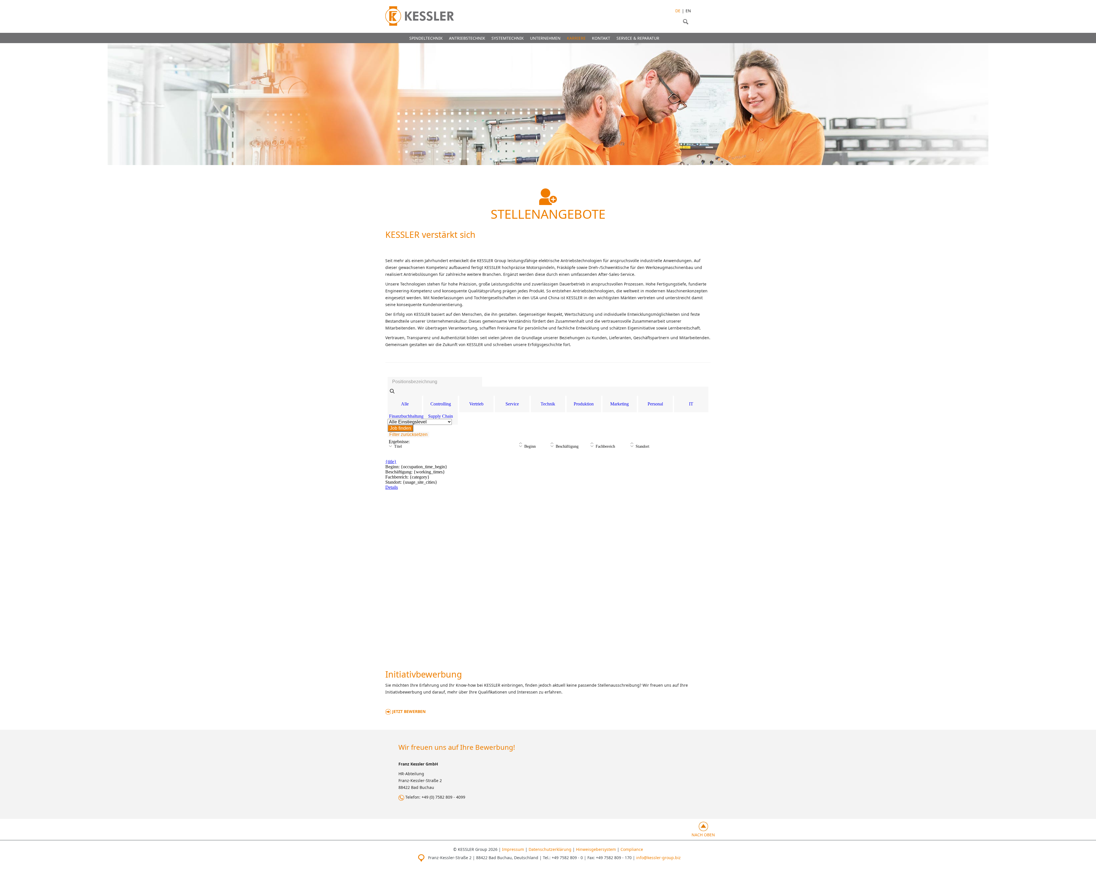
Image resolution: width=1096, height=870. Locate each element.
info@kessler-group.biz (658, 857)
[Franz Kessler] (419, 16)
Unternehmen (545, 38)
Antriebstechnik (467, 38)
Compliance (631, 849)
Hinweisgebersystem (596, 849)
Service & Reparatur (637, 38)
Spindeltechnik (426, 38)
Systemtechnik (507, 38)
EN (688, 10)
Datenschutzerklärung (550, 849)
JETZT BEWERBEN (408, 711)
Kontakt (601, 38)
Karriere (576, 38)
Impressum (513, 849)
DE (677, 10)
